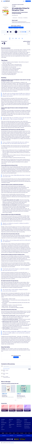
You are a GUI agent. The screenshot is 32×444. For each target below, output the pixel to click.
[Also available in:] (22, 38)
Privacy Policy (4, 435)
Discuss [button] (21, 27)
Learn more (12, 442)
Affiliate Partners (19, 424)
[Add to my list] (16, 38)
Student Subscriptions (27, 424)
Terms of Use (11, 435)
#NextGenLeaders (3, 422)
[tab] (13, 412)
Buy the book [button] (16, 357)
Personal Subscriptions (27, 422)
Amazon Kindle (16, 27)
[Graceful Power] (8, 389)
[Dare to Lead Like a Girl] (23, 389)
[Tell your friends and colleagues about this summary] (19, 38)
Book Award (3, 424)
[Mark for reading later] (13, 38)
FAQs (2, 427)
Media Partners (19, 422)
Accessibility (28, 435)
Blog (9, 422)
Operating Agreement (19, 435)
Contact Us (2, 429)
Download (10, 27)
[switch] (16, 32)
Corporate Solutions (27, 427)
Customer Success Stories (11, 425)
